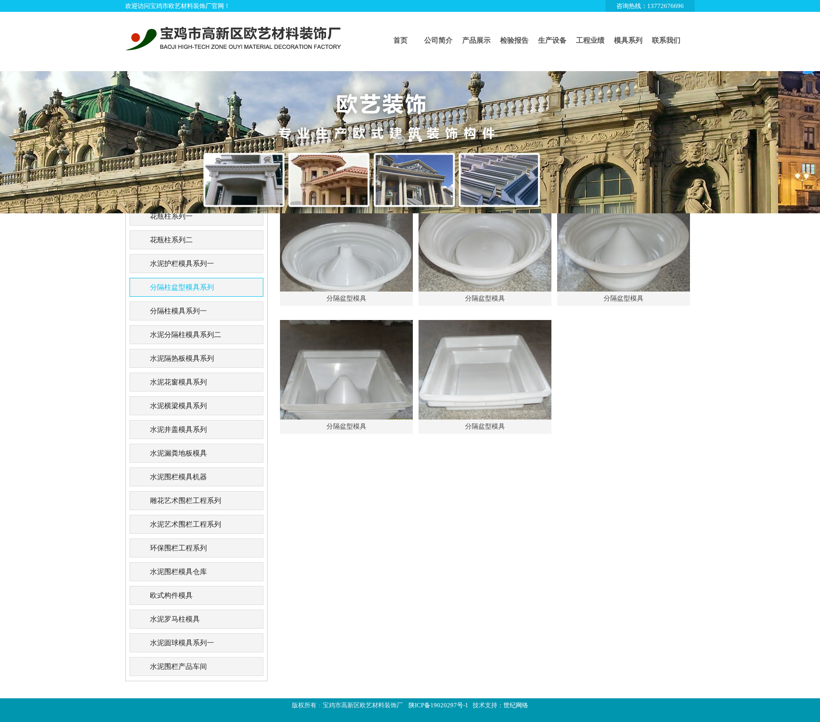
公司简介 (438, 40)
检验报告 (514, 40)
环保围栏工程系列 (178, 548)
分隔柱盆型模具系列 (182, 287)
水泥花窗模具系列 (178, 382)
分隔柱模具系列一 (178, 311)
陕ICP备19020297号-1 (438, 705)
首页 (400, 40)
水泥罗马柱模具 (175, 619)
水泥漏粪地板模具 (178, 453)
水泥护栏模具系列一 (182, 263)
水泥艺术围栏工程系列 (185, 524)
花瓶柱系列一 (171, 216)
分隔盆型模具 (346, 298)
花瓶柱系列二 (171, 240)
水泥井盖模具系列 (178, 429)
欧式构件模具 (171, 595)
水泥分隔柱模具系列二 (185, 334)
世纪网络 (515, 705)
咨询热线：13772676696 (650, 5)
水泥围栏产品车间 (178, 666)
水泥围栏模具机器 (178, 477)
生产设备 (552, 40)
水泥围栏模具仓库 (178, 572)
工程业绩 (590, 40)
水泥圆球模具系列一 (182, 643)
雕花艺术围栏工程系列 (185, 500)
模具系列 (628, 40)
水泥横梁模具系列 (178, 406)
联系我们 (666, 40)
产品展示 (476, 40)
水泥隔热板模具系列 (182, 358)
